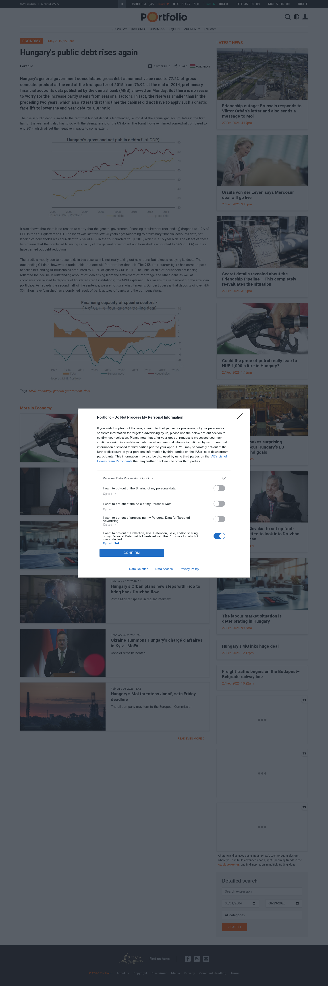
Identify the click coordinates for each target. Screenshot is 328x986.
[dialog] (164, 493)
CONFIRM (132, 552)
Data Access (164, 569)
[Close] (241, 417)
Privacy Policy (189, 569)
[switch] (219, 488)
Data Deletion (138, 569)
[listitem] (164, 478)
